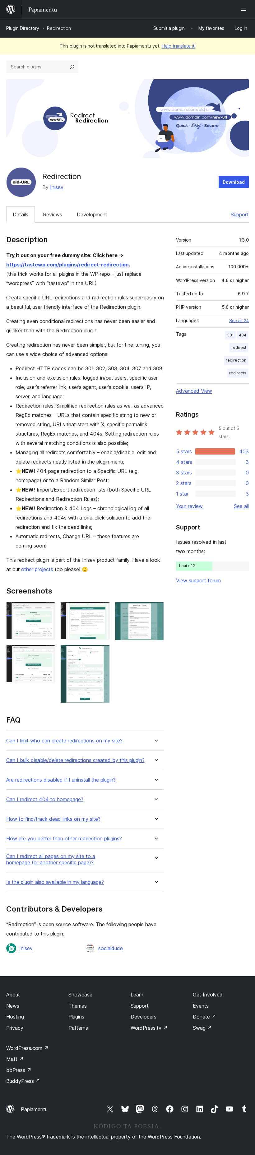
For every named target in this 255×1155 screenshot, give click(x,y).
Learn (137, 994)
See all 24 (239, 320)
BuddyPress (23, 1081)
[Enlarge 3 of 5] (101, 610)
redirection (236, 360)
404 (242, 335)
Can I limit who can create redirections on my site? (64, 741)
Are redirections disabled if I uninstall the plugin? (61, 780)
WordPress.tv (149, 1028)
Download (234, 182)
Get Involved (208, 994)
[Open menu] (245, 9)
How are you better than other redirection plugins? (64, 839)
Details (20, 214)
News (12, 1006)
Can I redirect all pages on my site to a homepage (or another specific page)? (50, 859)
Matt (15, 1059)
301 (230, 335)
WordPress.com (27, 1048)
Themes (77, 1006)
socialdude (110, 948)
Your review (189, 506)
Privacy (14, 1028)
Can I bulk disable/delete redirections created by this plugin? (75, 760)
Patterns (78, 1028)
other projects (37, 569)
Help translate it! (179, 46)
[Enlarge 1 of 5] (47, 610)
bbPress (18, 1070)
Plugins (76, 1017)
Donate (204, 1017)
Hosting (15, 1017)
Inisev (56, 187)
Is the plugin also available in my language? (55, 882)
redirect (238, 347)
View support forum (198, 580)
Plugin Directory (22, 28)
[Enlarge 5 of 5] (155, 610)
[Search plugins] (72, 67)
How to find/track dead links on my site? (53, 819)
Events (201, 1006)
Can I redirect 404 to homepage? (44, 799)
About (13, 994)
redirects (237, 373)
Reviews (52, 214)
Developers (143, 1017)
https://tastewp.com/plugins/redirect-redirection (67, 264)
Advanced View (194, 391)
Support (240, 214)
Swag (202, 1028)
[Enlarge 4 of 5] (101, 653)
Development (92, 214)
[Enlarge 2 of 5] (47, 653)
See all (241, 506)
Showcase (80, 994)
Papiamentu (34, 1109)
